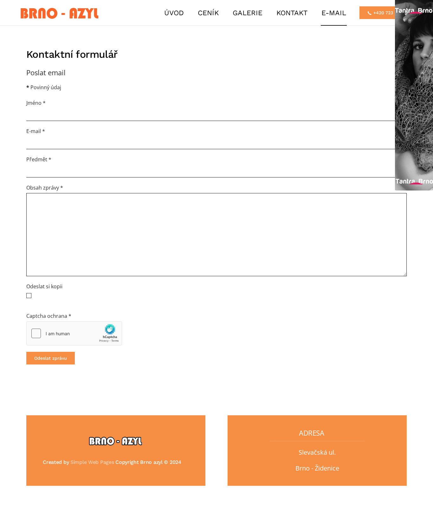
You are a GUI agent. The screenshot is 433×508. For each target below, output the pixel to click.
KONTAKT (291, 13)
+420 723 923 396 (392, 12)
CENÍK (208, 13)
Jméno (36, 102)
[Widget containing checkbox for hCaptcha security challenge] (74, 333)
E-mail (35, 131)
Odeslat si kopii (44, 286)
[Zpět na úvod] (61, 12)
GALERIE (247, 13)
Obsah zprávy (44, 187)
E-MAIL (333, 13)
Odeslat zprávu (50, 358)
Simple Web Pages (92, 462)
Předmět (38, 159)
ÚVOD (174, 13)
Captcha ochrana (48, 315)
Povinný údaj (43, 87)
